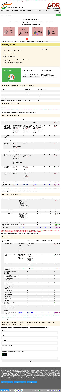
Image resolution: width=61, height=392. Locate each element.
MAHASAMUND (17, 41)
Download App (34, 390)
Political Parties (30, 10)
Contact (24, 382)
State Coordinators (18, 382)
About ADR (58, 12)
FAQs (35, 382)
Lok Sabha (7, 10)
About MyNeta (57, 10)
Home (2, 10)
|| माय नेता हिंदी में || (46, 10)
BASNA (23, 41)
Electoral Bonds (38, 10)
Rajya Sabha (22, 10)
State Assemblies (14, 10)
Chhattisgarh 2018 (9, 41)
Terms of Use (30, 382)
